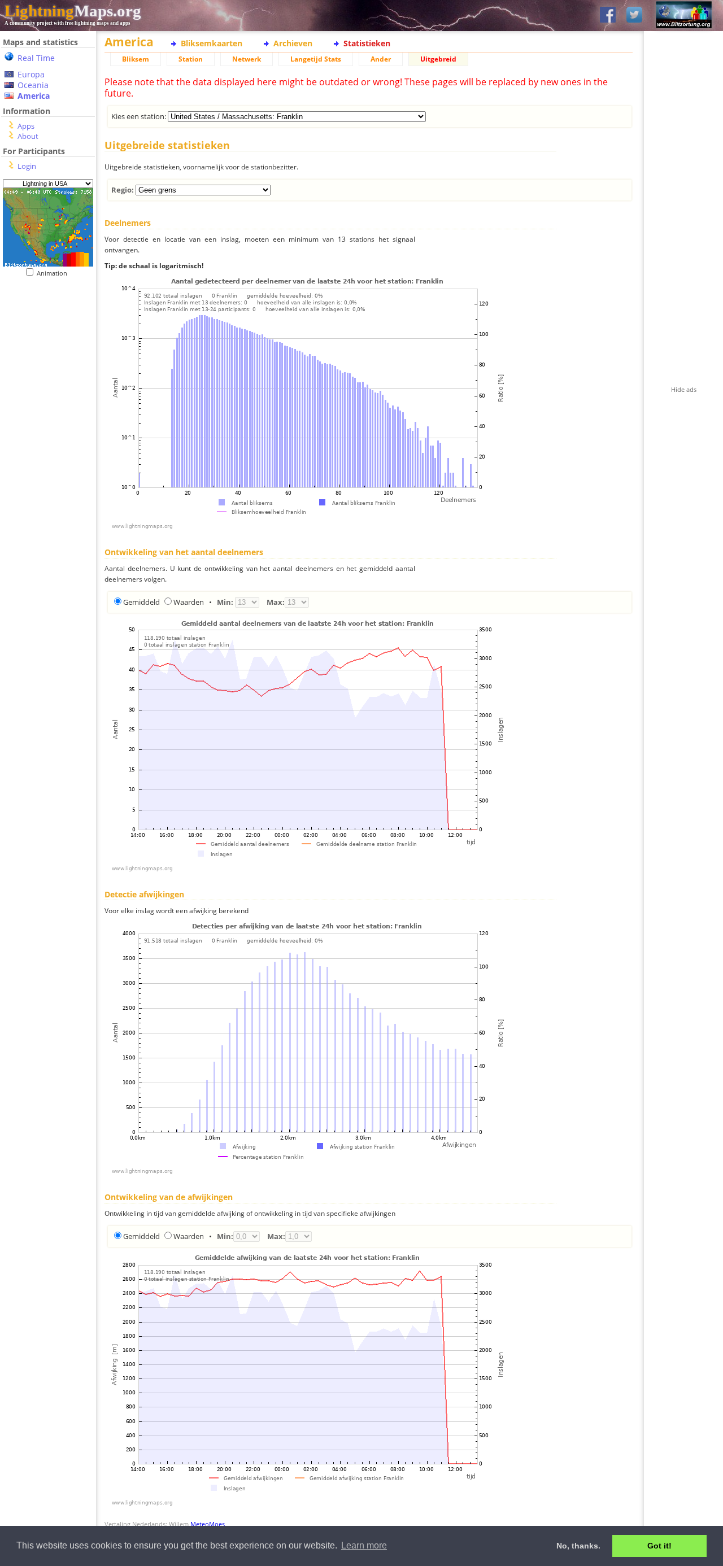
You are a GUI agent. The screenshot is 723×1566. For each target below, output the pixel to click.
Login (27, 166)
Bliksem (135, 59)
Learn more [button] (364, 1545)
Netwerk (246, 59)
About (28, 136)
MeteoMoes (207, 1524)
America (34, 95)
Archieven (292, 43)
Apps (26, 126)
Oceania (33, 85)
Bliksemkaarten (211, 43)
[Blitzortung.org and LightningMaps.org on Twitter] (634, 15)
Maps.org (73, 11)
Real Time (36, 58)
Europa (31, 74)
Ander (381, 59)
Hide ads (683, 389)
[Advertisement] (43, 346)
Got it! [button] (659, 1545)
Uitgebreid (438, 59)
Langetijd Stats (315, 59)
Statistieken (366, 43)
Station (190, 59)
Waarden (188, 602)
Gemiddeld (141, 602)
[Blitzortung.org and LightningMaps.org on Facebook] (607, 15)
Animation (54, 273)
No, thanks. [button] (578, 1545)
